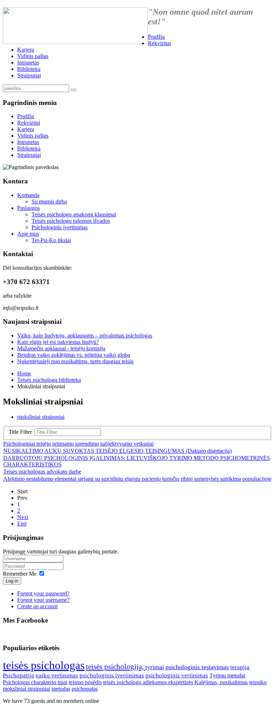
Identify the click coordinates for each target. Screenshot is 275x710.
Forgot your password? (43, 593)
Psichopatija (18, 675)
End (21, 523)
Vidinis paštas (32, 56)
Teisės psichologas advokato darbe (42, 472)
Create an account (37, 606)
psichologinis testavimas (197, 667)
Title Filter (22, 432)
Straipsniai (29, 75)
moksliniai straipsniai (40, 417)
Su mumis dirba (49, 201)
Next (22, 517)
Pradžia (156, 37)
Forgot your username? (43, 600)
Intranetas (28, 62)
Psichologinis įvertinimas (60, 227)
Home (24, 373)
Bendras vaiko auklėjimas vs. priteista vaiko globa (73, 355)
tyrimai (154, 667)
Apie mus (28, 234)
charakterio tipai (49, 682)
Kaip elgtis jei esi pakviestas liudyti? (58, 342)
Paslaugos (28, 208)
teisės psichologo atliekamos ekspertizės (148, 682)
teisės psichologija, (115, 666)
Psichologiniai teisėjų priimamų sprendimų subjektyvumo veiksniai (78, 444)
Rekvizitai (159, 43)
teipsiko (258, 682)
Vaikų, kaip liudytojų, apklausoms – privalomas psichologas (84, 335)
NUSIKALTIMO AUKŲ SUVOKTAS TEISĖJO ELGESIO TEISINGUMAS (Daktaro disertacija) (117, 451)
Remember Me (20, 574)
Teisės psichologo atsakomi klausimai (74, 214)
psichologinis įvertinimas (111, 675)
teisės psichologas (44, 665)
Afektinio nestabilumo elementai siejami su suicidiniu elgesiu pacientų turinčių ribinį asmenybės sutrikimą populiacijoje (137, 479)
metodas (61, 689)
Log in (12, 581)
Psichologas (17, 682)
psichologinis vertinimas (176, 675)
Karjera (25, 50)
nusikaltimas (234, 682)
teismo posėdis (85, 682)
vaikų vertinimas (56, 675)
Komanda (28, 195)
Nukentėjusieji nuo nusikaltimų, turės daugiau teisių (75, 361)
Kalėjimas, (207, 682)
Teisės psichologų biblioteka (49, 380)
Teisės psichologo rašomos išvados (71, 221)
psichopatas (85, 689)
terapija (240, 667)
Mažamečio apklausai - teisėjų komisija (61, 348)
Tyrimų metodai (227, 675)
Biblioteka (28, 69)
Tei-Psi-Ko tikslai (51, 240)
